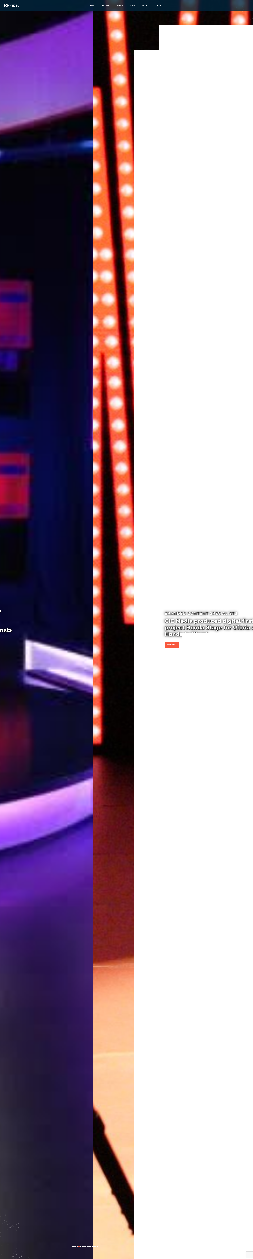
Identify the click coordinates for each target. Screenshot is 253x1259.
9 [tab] (85, 1246)
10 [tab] (87, 1246)
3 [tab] (75, 1246)
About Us (146, 6)
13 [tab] (92, 1246)
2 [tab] (74, 1246)
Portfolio (119, 6)
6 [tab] (80, 1246)
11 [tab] (89, 1246)
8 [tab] (84, 1246)
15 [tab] (95, 1246)
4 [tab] (77, 1246)
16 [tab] (97, 1246)
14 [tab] (94, 1246)
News (132, 6)
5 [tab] (79, 1246)
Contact (160, 6)
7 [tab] (82, 1246)
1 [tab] (72, 1246)
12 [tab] (90, 1246)
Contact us (78, 645)
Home (91, 6)
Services (105, 6)
